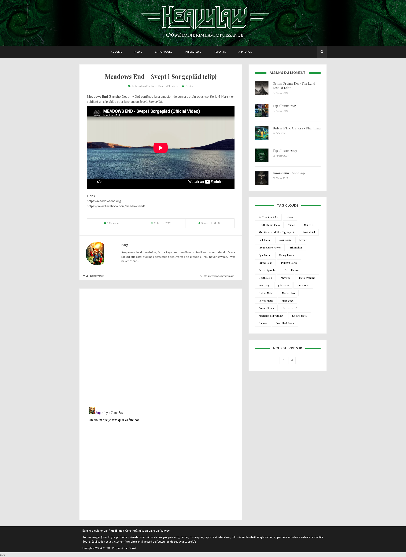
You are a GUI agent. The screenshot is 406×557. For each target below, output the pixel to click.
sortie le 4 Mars (216, 96)
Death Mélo (164, 86)
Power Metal (266, 300)
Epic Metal (264, 255)
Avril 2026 (285, 239)
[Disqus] (161, 349)
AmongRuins (266, 308)
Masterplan (288, 293)
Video (175, 86)
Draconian (303, 285)
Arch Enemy (292, 270)
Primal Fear (265, 262)
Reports (220, 51)
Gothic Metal (266, 293)
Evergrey (264, 285)
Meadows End (143, 86)
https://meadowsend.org (104, 201)
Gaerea (263, 323)
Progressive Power (270, 247)
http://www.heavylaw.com (219, 275)
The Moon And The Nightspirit (276, 232)
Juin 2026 (283, 285)
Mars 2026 (288, 300)
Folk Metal (264, 239)
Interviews (193, 51)
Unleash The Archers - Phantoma (297, 128)
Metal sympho (307, 277)
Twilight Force (289, 262)
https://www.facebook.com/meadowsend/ (116, 206)
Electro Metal (299, 315)
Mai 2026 (309, 224)
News (138, 51)
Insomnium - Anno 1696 (289, 173)
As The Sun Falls (268, 217)
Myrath (303, 239)
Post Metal (309, 232)
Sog (191, 86)
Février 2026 (290, 308)
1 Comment (113, 223)
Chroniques (163, 51)
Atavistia (285, 277)
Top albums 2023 (285, 150)
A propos (245, 51)
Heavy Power (286, 255)
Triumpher (295, 247)
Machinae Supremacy (271, 315)
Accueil (116, 51)
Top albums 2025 (284, 106)
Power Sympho (267, 270)
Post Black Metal (285, 323)
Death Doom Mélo (269, 224)
